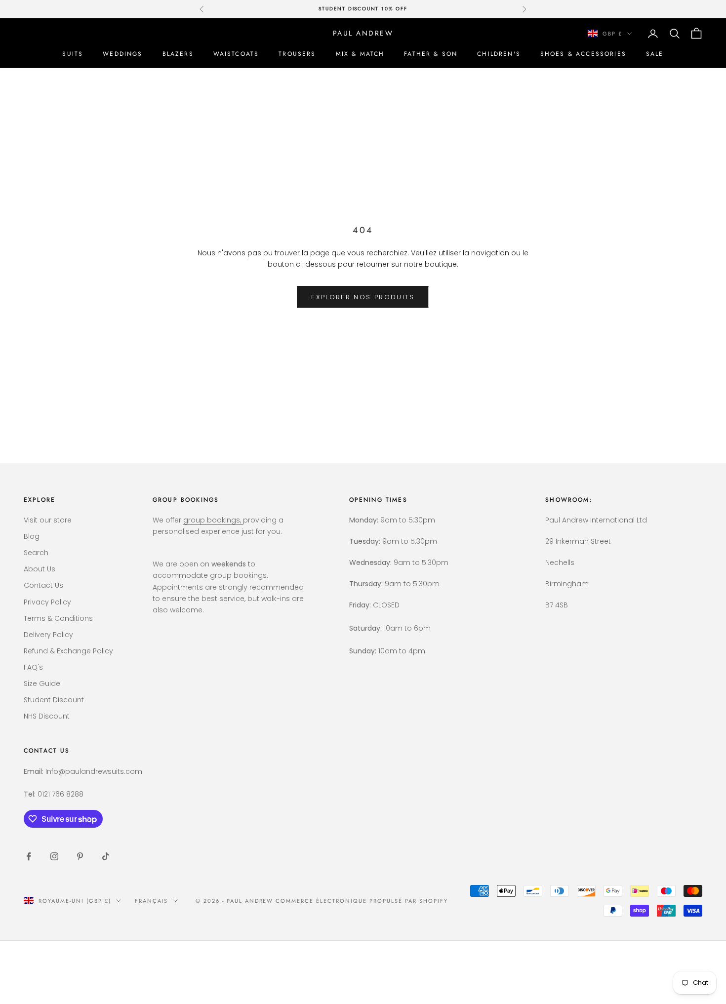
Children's (499, 53)
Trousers (297, 53)
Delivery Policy (48, 635)
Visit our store (48, 520)
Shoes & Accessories (583, 53)
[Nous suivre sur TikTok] (106, 856)
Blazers (178, 53)
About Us (39, 569)
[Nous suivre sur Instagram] (54, 856)
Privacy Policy (47, 602)
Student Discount (54, 700)
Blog (32, 536)
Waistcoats (236, 53)
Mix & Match (360, 53)
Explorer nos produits (362, 297)
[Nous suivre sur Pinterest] (80, 856)
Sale (655, 53)
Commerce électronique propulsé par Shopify (361, 901)
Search (36, 553)
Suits (72, 53)
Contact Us (43, 585)
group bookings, (213, 520)
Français (151, 901)
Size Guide (42, 683)
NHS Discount (47, 716)
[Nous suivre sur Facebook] (29, 856)
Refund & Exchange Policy (68, 651)
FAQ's (33, 667)
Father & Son (430, 53)
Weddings (122, 53)
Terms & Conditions (58, 618)
